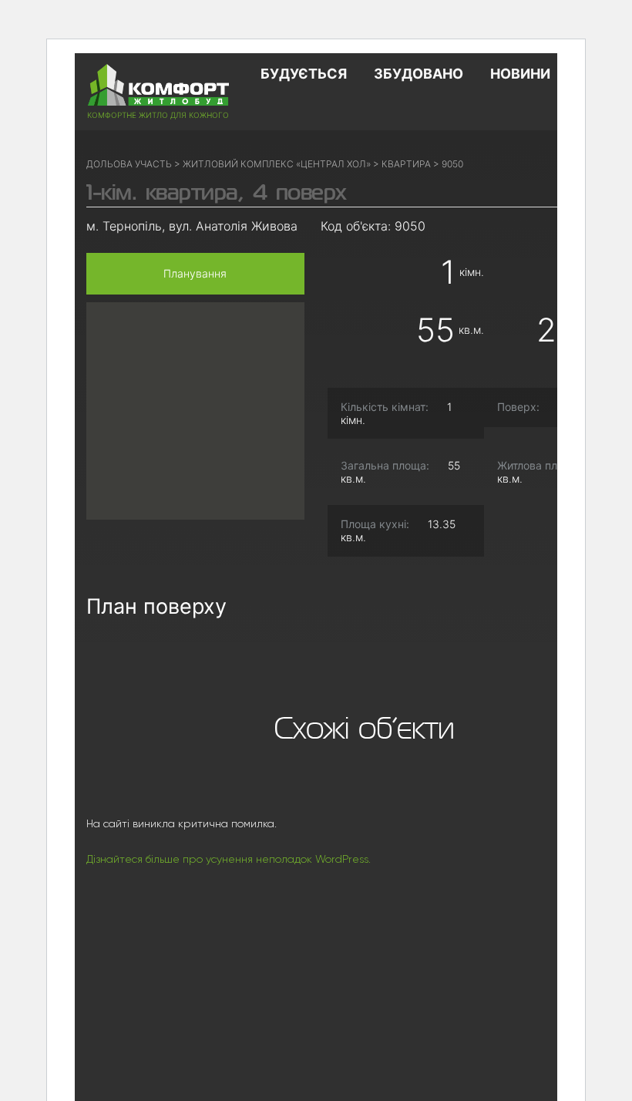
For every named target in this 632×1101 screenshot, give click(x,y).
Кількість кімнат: (385, 407)
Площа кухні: (375, 524)
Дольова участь (129, 164)
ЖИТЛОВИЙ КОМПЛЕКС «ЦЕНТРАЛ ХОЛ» (277, 164)
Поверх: (518, 407)
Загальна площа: (385, 466)
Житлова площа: (539, 466)
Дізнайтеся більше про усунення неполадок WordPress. (228, 859)
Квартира (406, 164)
